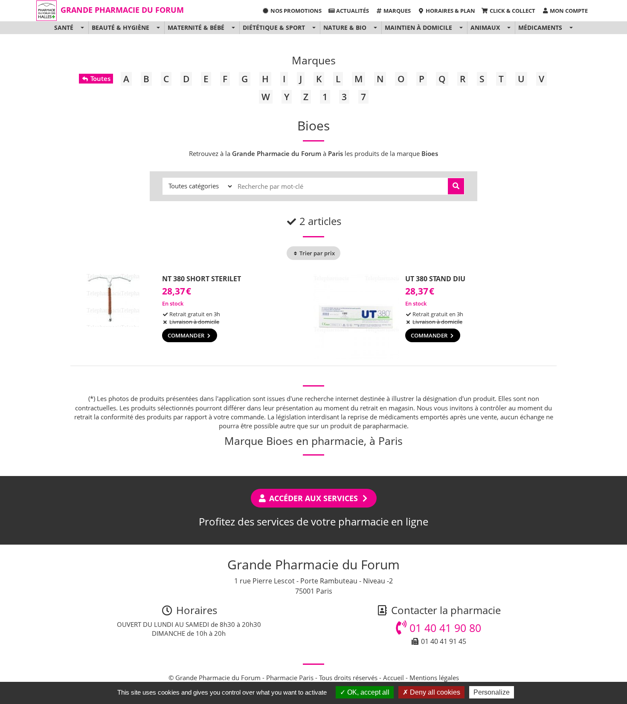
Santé (63, 27)
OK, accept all (367, 692)
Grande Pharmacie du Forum (122, 10)
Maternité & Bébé (196, 27)
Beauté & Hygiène (120, 27)
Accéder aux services (313, 498)
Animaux (485, 27)
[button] (82, 27)
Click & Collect (511, 10)
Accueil (393, 677)
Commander (187, 335)
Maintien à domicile (418, 27)
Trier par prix (316, 253)
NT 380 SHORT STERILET (201, 278)
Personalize (491, 692)
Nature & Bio (344, 27)
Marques (396, 10)
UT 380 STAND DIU (435, 278)
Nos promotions (295, 10)
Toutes (99, 78)
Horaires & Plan (449, 10)
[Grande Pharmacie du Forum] (46, 10)
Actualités (352, 10)
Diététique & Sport (274, 27)
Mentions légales (434, 677)
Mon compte (568, 10)
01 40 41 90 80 (443, 627)
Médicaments (540, 27)
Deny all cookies (434, 692)
